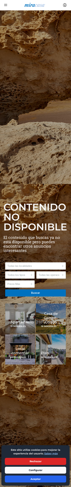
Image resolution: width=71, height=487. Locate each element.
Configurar (35, 470)
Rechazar (36, 461)
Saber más (51, 453)
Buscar (35, 292)
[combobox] (35, 266)
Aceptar (36, 479)
